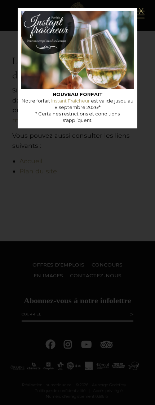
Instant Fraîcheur (70, 101)
